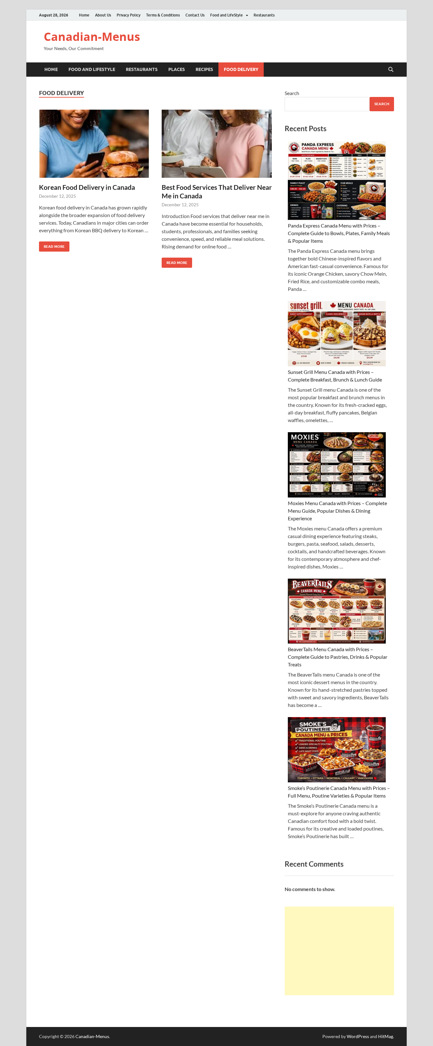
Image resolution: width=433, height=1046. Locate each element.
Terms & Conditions (163, 15)
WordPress (358, 1036)
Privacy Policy (128, 15)
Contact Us (194, 15)
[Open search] (391, 69)
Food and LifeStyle (226, 15)
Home (84, 15)
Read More (52, 245)
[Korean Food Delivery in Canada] (94, 144)
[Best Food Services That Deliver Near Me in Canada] (217, 144)
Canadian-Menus (92, 36)
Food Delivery (241, 69)
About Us (103, 15)
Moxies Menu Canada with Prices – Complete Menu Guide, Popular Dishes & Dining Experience (337, 510)
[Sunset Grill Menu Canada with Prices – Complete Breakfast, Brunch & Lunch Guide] (337, 334)
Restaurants (264, 15)
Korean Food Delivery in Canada (87, 187)
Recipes (204, 69)
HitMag (385, 1036)
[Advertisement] (339, 951)
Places (176, 69)
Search (292, 93)
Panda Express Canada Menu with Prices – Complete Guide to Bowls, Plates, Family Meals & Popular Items (339, 233)
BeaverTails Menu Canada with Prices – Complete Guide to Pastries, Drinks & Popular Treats (337, 656)
